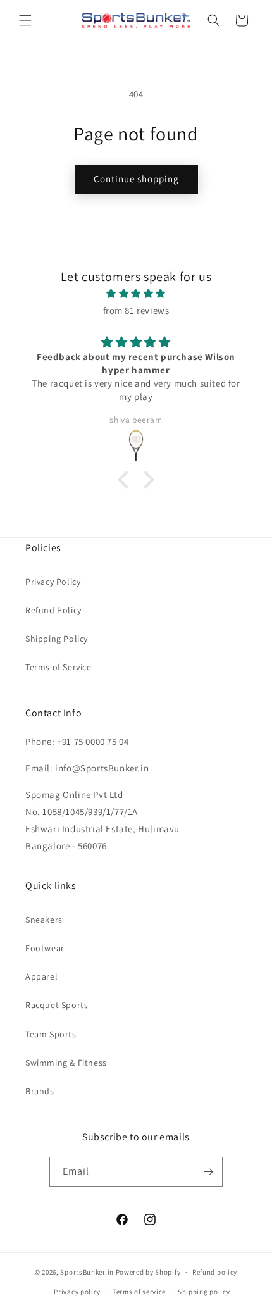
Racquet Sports (56, 1005)
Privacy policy (77, 1291)
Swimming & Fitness (66, 1062)
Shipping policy (204, 1291)
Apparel (41, 976)
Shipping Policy (56, 638)
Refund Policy (53, 610)
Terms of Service (58, 667)
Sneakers (44, 919)
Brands (39, 1091)
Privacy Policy (52, 581)
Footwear (45, 948)
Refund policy (214, 1272)
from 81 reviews (136, 310)
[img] (136, 293)
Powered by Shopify (148, 1272)
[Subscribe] (208, 1172)
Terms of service (139, 1291)
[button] (25, 20)
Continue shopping (136, 179)
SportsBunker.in (87, 1272)
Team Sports (51, 1034)
